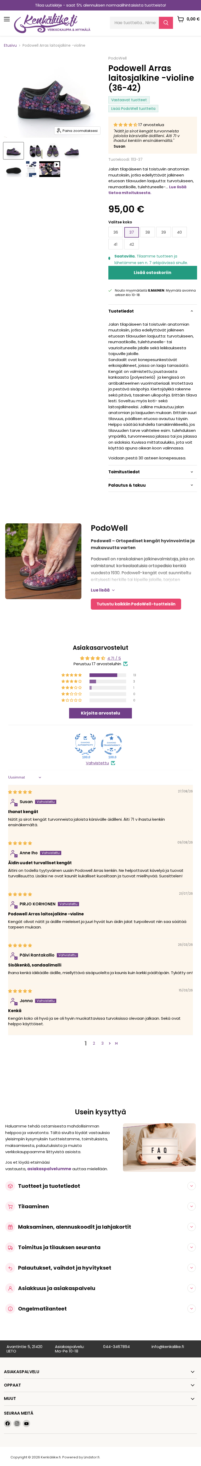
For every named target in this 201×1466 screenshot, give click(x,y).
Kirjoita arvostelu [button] (100, 713)
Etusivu (10, 45)
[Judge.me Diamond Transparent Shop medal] (111, 744)
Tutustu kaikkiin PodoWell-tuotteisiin (136, 604)
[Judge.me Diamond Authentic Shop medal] (85, 744)
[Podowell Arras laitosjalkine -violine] (13, 150)
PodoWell (117, 58)
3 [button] (102, 1043)
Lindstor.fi (91, 1457)
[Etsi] (166, 23)
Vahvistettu (97, 763)
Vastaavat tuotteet (129, 100)
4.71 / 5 (114, 658)
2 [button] (94, 1043)
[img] (20, 792)
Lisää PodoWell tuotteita (133, 108)
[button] (126, 124)
